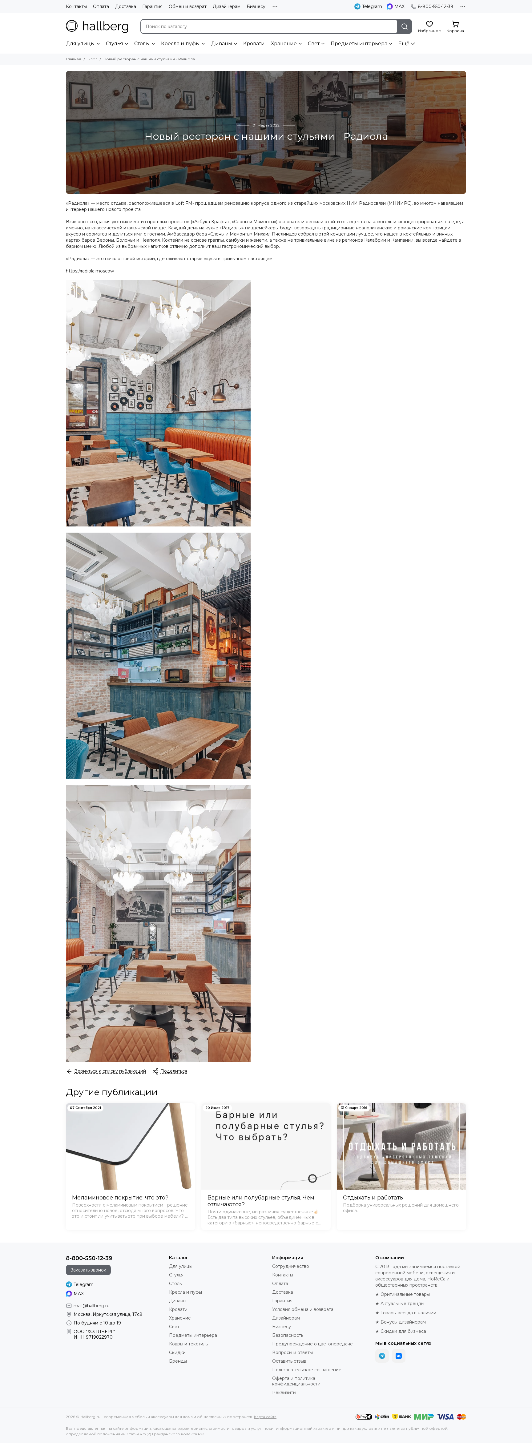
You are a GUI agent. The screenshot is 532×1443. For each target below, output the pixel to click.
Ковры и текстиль (188, 1344)
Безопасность (287, 1335)
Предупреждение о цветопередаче (312, 1344)
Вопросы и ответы (292, 1352)
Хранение (284, 43)
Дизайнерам (226, 6)
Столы (142, 43)
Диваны (221, 43)
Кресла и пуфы (180, 43)
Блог (92, 59)
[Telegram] (382, 1356)
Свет (314, 43)
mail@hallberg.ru (92, 1305)
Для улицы (80, 43)
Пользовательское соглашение (306, 1369)
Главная (73, 59)
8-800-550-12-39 (435, 6)
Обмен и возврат (188, 6)
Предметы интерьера (359, 43)
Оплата (101, 6)
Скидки (177, 1352)
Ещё (403, 43)
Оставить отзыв (289, 1361)
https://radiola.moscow (90, 271)
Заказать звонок (88, 1270)
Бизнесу (256, 6)
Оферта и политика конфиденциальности (296, 1381)
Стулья (114, 43)
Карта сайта (265, 1416)
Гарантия (152, 6)
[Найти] (404, 26)
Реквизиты (284, 1392)
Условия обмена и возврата (302, 1309)
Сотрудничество (290, 1266)
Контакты (76, 6)
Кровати (254, 43)
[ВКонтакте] (398, 1356)
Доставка (125, 6)
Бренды (178, 1361)
